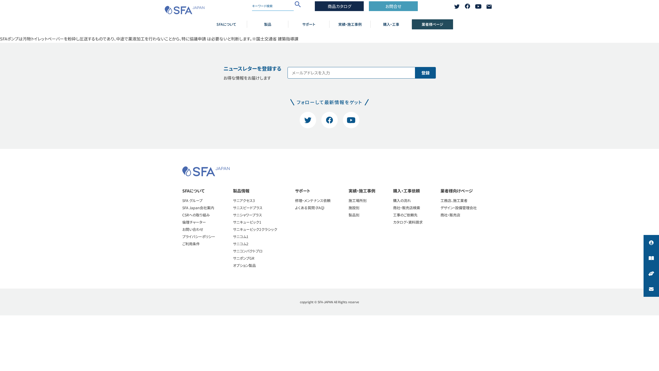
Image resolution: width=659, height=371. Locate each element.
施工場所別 (358, 200)
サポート (308, 24)
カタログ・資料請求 (408, 222)
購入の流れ (402, 200)
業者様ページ (432, 24)
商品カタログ (339, 6)
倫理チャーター (194, 222)
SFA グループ (192, 200)
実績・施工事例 (350, 24)
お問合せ (393, 6)
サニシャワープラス (247, 214)
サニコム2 (240, 243)
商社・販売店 (450, 214)
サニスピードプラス (248, 207)
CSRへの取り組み (196, 214)
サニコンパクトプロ (248, 251)
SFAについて (226, 24)
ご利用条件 (191, 243)
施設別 (354, 207)
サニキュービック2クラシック (255, 229)
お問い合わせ (192, 229)
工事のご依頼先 (405, 214)
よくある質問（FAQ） (310, 207)
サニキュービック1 (247, 222)
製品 (267, 24)
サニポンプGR (243, 258)
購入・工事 (391, 24)
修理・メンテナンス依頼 (313, 200)
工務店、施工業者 (453, 200)
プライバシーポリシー (198, 236)
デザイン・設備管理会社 (458, 207)
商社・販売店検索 (406, 207)
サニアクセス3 (244, 200)
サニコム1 (240, 236)
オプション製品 (244, 265)
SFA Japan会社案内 (198, 207)
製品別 (354, 214)
